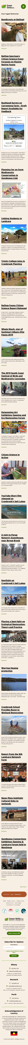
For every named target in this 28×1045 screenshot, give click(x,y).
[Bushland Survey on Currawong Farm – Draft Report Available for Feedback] (14, 132)
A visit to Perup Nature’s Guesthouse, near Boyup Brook (12, 537)
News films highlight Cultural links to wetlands (12, 801)
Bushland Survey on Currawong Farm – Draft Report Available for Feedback (14, 107)
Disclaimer (18, 903)
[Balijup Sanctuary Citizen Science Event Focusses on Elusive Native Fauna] (14, 77)
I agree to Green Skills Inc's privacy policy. (14, 951)
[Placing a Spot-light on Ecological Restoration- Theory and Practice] (14, 636)
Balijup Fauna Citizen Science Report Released (14, 307)
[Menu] (23, 6)
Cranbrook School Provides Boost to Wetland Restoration (12, 710)
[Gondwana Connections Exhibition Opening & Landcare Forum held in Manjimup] (14, 860)
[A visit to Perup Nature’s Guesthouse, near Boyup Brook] (14, 553)
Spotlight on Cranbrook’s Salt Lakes (13, 582)
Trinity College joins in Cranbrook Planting (13, 262)
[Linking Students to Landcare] (14, 233)
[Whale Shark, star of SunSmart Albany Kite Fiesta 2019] (14, 347)
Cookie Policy (10, 903)
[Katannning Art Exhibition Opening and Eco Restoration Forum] (14, 427)
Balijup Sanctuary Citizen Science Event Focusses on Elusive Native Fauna (12, 60)
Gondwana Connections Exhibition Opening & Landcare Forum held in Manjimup (13, 843)
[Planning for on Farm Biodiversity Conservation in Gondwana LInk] (14, 190)
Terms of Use (20, 901)
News (4, 901)
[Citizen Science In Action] (14, 470)
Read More (4, 48)
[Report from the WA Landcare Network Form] (14, 772)
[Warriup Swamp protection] (14, 682)
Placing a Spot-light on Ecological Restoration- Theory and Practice (13, 624)
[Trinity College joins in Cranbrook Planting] (14, 276)
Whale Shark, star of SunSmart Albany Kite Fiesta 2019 (12, 332)
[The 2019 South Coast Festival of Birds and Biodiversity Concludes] (14, 389)
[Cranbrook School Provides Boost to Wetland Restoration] (14, 725)
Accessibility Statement (13, 905)
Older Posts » (23, 886)
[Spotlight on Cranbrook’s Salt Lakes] (14, 595)
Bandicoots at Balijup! (12, 19)
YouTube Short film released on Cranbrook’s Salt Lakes (13, 498)
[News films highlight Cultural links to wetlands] (14, 814)
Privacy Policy (11, 901)
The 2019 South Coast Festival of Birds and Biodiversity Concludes (13, 376)
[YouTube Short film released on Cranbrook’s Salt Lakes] (14, 511)
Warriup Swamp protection (9, 669)
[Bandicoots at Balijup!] (14, 32)
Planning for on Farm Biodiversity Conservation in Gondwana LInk (12, 173)
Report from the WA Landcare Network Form (11, 757)
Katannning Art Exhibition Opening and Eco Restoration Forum (13, 415)
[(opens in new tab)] (4, 911)
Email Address (14, 944)
